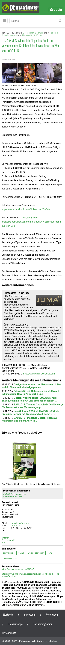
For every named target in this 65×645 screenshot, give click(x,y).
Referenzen (52, 615)
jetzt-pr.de (15, 525)
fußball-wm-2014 (10, 559)
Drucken (5, 538)
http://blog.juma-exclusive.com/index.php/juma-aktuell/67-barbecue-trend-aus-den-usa (32, 221)
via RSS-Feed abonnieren (14, 494)
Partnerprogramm (42, 624)
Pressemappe (15, 624)
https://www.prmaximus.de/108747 (18, 569)
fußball (21, 553)
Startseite (7, 615)
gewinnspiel (8, 553)
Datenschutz (9, 633)
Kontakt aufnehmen (20, 523)
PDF (3, 542)
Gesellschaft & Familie (33, 33)
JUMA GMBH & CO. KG (31, 35)
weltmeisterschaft (36, 553)
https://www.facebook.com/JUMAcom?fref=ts (26, 209)
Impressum (29, 615)
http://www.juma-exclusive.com (39, 373)
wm (50, 553)
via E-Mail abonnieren (12, 496)
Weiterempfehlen (9, 540)
